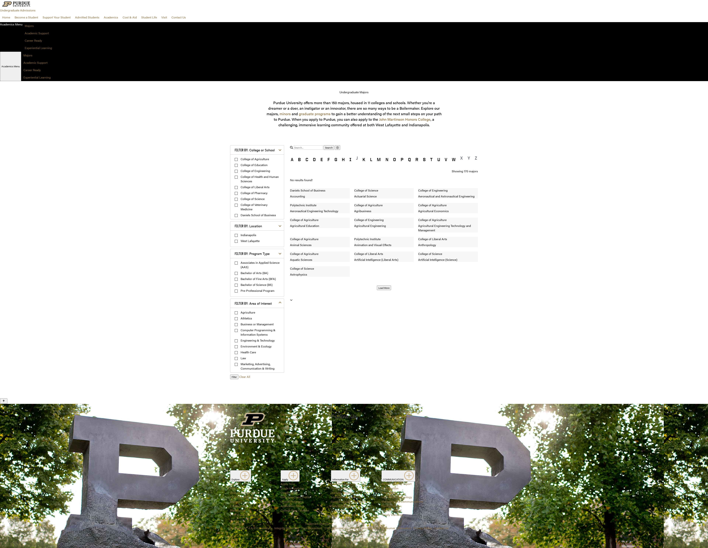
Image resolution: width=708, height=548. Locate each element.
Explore (236, 479)
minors (285, 113)
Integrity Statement (286, 528)
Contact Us (178, 17)
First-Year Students (343, 488)
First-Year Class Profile (295, 497)
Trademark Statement (319, 523)
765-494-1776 (290, 428)
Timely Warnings (392, 515)
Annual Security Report (396, 484)
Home (6, 17)
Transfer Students (342, 492)
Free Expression (311, 528)
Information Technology (396, 497)
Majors (29, 26)
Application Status (292, 506)
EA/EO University (260, 528)
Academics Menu (10, 66)
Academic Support (37, 33)
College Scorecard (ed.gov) (342, 528)
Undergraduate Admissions (18, 10)
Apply (285, 479)
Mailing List (237, 510)
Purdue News (390, 506)
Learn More (354, 267)
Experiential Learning (38, 48)
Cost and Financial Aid (244, 492)
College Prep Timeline (295, 510)
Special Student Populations (349, 501)
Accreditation (370, 528)
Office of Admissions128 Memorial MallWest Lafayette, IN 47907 (297, 419)
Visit (164, 17)
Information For (340, 479)
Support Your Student (57, 17)
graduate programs (315, 113)
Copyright (236, 523)
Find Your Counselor (243, 515)
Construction (389, 488)
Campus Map (238, 506)
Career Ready (33, 40)
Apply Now (288, 484)
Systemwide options (296, 434)
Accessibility (238, 528)
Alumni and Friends (343, 515)
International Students (345, 497)
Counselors (338, 510)
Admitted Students (87, 17)
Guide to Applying (292, 488)
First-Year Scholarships (245, 497)
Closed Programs (292, 501)
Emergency (388, 492)
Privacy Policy (423, 528)
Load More (384, 288)
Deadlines (287, 492)
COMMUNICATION (393, 479)
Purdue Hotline (391, 510)
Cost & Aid (130, 17)
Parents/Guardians (343, 506)
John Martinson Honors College (405, 119)
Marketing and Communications (402, 501)
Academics (111, 17)
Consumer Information (396, 528)
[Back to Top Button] (3, 401)
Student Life (149, 17)
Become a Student (26, 17)
